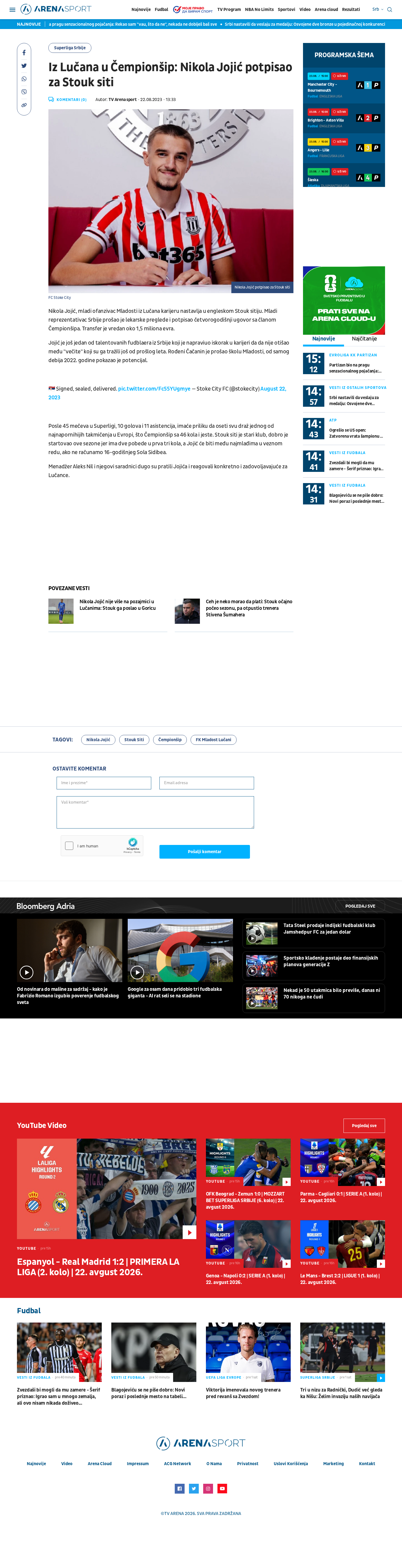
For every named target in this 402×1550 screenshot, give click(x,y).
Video (305, 9)
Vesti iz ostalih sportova (358, 387)
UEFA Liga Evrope (223, 1377)
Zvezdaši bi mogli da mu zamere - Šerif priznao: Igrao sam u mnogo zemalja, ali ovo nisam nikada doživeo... (356, 466)
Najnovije (141, 9)
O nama (214, 1464)
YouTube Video (42, 1125)
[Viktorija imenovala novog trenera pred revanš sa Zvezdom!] (248, 1352)
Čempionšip (170, 740)
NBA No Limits (259, 9)
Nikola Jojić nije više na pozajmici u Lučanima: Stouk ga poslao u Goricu (118, 605)
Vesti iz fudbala (347, 453)
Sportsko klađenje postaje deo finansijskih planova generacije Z (331, 961)
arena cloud (100, 1464)
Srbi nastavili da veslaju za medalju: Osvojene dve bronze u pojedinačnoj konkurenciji (263, 24)
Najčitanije (364, 339)
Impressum (138, 1464)
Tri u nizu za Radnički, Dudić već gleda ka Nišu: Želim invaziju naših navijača (341, 1393)
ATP (333, 420)
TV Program (229, 9)
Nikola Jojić (98, 740)
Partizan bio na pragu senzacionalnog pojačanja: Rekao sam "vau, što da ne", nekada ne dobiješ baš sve (354, 368)
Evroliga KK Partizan (353, 355)
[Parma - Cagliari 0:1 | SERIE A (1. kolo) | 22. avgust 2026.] (342, 1162)
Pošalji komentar (205, 852)
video (66, 1464)
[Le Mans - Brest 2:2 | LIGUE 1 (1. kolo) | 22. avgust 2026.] (342, 1244)
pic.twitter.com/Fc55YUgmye (154, 389)
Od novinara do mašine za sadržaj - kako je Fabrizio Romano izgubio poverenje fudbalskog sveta (68, 996)
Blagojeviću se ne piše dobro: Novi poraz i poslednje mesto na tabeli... (356, 498)
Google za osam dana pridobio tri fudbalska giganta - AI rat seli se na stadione (175, 992)
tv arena (174, 1513)
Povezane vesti (68, 588)
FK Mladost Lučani (213, 740)
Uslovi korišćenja (291, 1464)
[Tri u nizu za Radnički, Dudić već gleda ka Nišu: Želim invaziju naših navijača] (342, 1352)
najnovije (36, 1464)
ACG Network (177, 1464)
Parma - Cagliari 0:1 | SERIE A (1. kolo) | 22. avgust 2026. (341, 1197)
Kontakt (367, 1464)
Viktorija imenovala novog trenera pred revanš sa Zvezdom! (243, 1393)
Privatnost (247, 1464)
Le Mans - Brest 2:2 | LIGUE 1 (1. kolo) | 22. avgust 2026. (340, 1279)
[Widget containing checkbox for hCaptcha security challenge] (102, 845)
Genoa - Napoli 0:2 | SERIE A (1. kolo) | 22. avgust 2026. (245, 1279)
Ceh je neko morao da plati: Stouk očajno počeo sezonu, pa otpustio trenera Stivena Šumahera (249, 608)
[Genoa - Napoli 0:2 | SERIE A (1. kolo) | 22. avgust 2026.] (248, 1244)
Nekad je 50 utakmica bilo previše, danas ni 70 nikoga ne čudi (332, 993)
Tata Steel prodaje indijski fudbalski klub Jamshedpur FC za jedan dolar (329, 928)
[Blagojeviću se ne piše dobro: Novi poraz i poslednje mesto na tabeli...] (153, 1352)
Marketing (333, 1464)
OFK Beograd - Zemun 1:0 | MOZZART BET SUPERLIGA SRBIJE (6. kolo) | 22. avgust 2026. (245, 1200)
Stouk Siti (134, 740)
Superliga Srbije (70, 48)
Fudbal (161, 9)
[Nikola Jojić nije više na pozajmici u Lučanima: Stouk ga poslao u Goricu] (61, 611)
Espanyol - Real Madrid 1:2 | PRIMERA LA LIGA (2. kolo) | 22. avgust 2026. (98, 1267)
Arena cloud (326, 9)
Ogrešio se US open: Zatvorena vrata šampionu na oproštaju (356, 433)
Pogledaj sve (360, 906)
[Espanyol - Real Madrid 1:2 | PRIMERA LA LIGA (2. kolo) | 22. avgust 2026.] (106, 1189)
